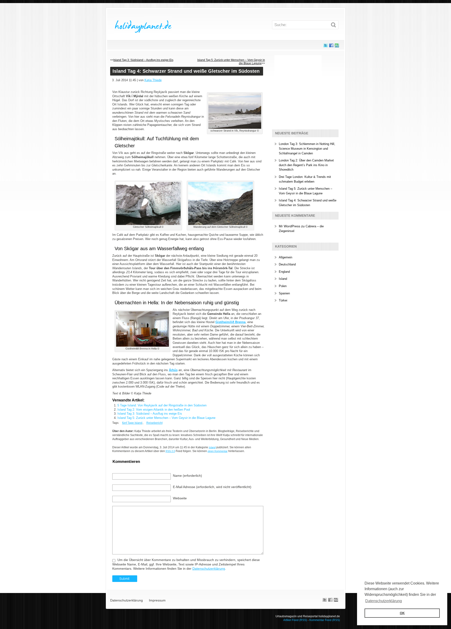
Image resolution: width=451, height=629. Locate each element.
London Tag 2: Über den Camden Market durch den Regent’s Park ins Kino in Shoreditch (306, 165)
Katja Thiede (153, 80)
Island (283, 278)
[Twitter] (325, 46)
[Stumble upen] (337, 46)
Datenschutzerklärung (208, 568)
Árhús (173, 370)
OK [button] (402, 613)
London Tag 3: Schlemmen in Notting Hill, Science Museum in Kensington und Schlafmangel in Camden (307, 148)
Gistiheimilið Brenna (230, 322)
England (284, 271)
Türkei (283, 300)
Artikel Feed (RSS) (295, 620)
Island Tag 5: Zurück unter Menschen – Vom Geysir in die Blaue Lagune (166, 418)
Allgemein (285, 257)
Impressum (157, 600)
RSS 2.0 (170, 451)
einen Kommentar (218, 451)
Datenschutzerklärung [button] (383, 601)
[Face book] (331, 46)
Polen (283, 286)
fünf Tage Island (132, 423)
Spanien (284, 293)
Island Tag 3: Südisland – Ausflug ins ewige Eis (143, 60)
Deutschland (287, 264)
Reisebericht (154, 423)
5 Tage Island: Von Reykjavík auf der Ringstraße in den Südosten (161, 405)
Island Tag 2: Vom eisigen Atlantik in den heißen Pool (153, 409)
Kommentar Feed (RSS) (324, 620)
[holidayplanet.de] (143, 24)
